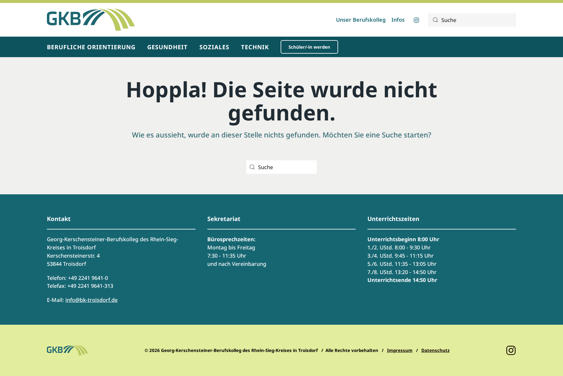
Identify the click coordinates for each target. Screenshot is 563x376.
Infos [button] (398, 19)
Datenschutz (435, 350)
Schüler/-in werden (309, 47)
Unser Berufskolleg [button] (361, 19)
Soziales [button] (214, 47)
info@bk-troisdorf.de (91, 299)
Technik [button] (255, 47)
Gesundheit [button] (167, 47)
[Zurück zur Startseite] (91, 20)
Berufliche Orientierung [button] (91, 47)
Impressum (400, 350)
